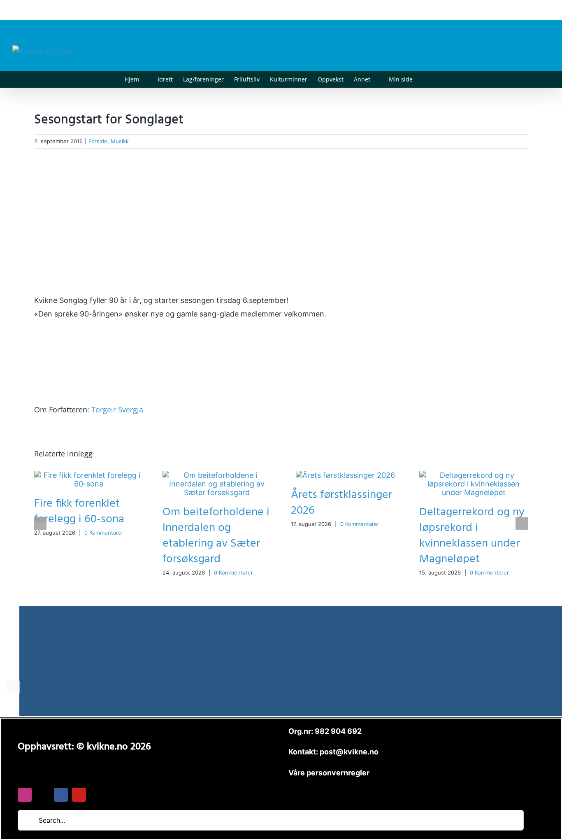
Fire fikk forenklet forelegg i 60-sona (79, 511)
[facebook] (61, 795)
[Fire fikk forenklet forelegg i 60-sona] (88, 475)
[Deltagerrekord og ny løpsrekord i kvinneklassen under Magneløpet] (473, 475)
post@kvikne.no (531, 10)
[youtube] (79, 795)
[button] (425, 79)
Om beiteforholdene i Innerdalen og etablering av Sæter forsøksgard (216, 535)
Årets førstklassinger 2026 (341, 503)
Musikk (120, 141)
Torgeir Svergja (117, 409)
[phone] (97, 795)
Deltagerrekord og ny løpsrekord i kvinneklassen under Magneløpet (472, 535)
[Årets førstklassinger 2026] (345, 475)
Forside (97, 141)
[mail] (43, 795)
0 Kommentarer (103, 532)
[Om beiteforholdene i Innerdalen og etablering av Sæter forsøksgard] (217, 475)
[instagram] (25, 795)
